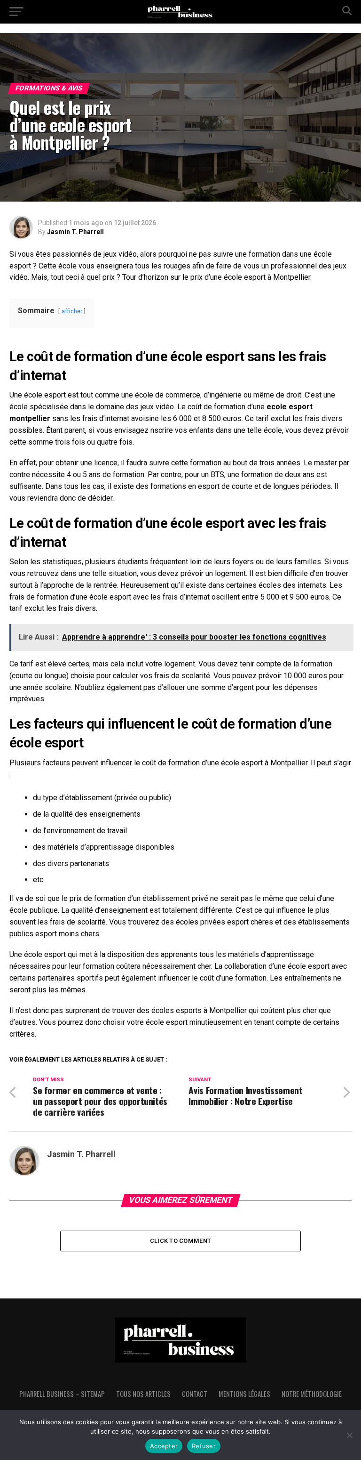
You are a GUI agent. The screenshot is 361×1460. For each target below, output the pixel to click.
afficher (72, 311)
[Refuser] (349, 1435)
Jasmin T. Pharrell (75, 231)
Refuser (204, 1446)
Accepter (164, 1446)
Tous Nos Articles (143, 1394)
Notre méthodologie (312, 1394)
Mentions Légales (244, 1394)
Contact (194, 1394)
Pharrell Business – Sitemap (62, 1394)
